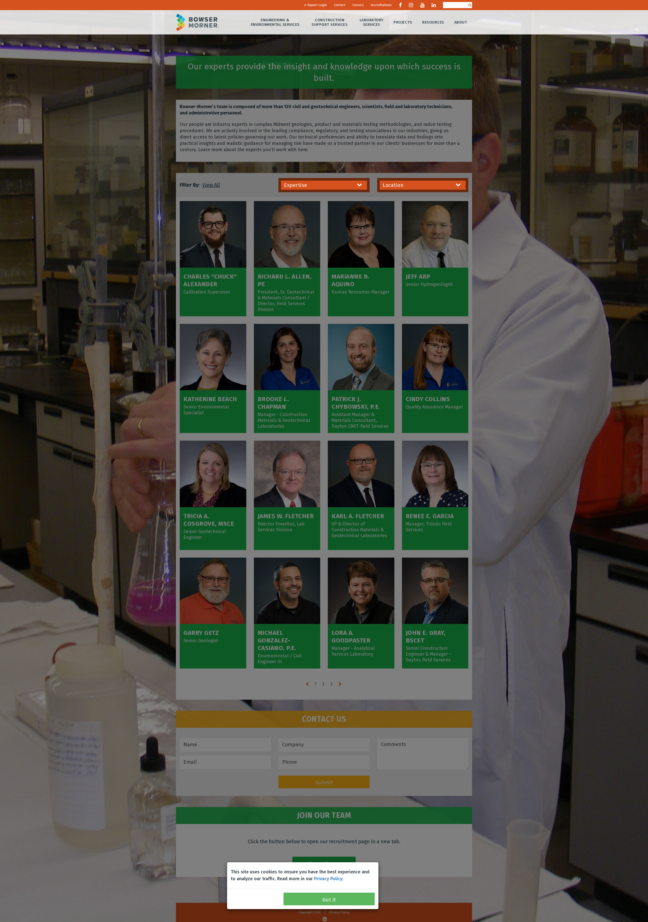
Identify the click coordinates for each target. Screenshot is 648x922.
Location (393, 185)
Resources (433, 22)
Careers (358, 5)
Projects (403, 22)
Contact (339, 5)
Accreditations (381, 5)
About (460, 22)
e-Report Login (315, 5)
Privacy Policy (328, 878)
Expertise (295, 185)
